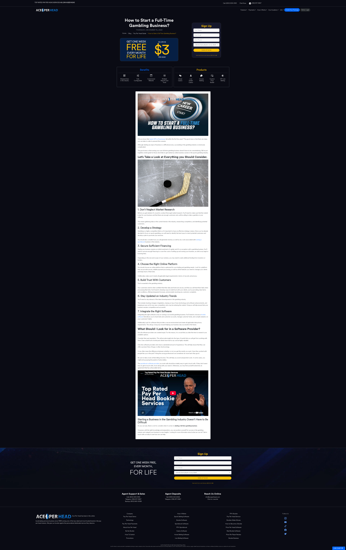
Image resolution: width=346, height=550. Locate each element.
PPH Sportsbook (181, 527)
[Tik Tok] (285, 526)
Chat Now (243, 3)
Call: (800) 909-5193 (230, 3)
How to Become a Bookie (233, 524)
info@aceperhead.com (213, 497)
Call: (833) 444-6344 (173, 497)
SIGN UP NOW (206, 50)
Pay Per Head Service (233, 517)
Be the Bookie (129, 531)
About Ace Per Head (129, 527)
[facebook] (285, 530)
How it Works (261, 10)
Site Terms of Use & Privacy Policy (178, 545)
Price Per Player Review (233, 535)
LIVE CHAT (337, 548)
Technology (129, 520)
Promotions (129, 538)
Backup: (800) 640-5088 (212, 55)
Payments (252, 10)
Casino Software (181, 531)
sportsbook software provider (149, 363)
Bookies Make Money (234, 520)
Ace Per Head (163, 545)
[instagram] (285, 518)
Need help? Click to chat (201, 55)
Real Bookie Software (233, 531)
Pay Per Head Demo (129, 517)
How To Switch (130, 535)
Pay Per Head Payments (129, 524)
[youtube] (285, 522)
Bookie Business (234, 538)
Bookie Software (181, 520)
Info (281, 10)
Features (243, 10)
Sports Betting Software (181, 517)
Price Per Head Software (233, 527)
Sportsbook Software (181, 524)
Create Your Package (292, 10)
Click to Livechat (212, 499)
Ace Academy (272, 10)
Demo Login (305, 10)
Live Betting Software (181, 538)
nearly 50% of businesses (157, 139)
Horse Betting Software (181, 535)
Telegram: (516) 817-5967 (133, 499)
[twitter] (285, 534)
